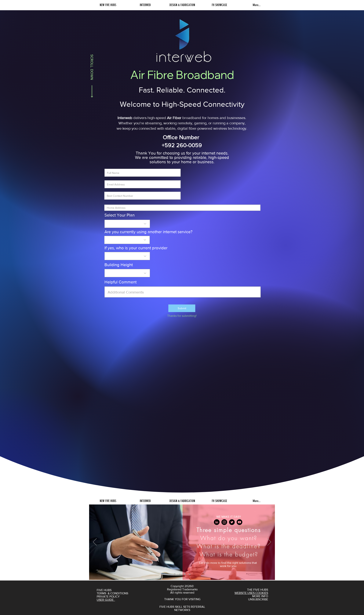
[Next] (269, 542)
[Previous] (95, 542)
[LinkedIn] (217, 522)
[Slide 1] (175, 574)
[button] (181, 308)
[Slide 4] (189, 574)
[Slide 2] (179, 574)
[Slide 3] (184, 574)
